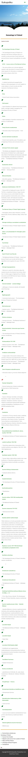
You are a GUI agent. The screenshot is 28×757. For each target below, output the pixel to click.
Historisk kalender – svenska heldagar (11, 283)
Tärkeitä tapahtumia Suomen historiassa (12, 722)
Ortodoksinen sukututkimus (8, 570)
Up (1, 747)
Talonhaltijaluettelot (7, 709)
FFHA (3, 94)
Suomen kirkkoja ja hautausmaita (10, 469)
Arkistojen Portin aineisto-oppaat (10, 148)
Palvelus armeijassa (7, 317)
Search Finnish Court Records (9, 254)
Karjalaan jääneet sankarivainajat (10, 517)
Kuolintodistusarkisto (7, 488)
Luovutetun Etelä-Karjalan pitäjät (10, 645)
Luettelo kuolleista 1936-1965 (9, 442)
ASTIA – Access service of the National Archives (14, 64)
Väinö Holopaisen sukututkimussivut (11, 369)
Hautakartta (5, 412)
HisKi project (5, 103)
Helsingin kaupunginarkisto (8, 267)
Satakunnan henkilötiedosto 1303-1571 (11, 187)
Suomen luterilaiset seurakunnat (10, 136)
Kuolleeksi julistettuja (7, 555)
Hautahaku (4, 393)
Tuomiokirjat (5, 242)
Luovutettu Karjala (6, 624)
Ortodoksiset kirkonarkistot (8, 580)
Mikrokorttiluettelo (6, 175)
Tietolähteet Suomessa (7, 659)
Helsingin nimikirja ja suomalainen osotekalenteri (14, 222)
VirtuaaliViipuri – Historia (8, 681)
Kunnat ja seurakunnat (7, 668)
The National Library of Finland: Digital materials (13, 209)
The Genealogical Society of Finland (10, 49)
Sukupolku (6, 2)
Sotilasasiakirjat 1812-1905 (8, 341)
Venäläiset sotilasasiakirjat (8, 352)
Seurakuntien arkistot (7, 164)
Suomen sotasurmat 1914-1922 (9, 508)
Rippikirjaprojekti (6, 295)
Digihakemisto (5, 79)
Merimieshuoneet (6, 306)
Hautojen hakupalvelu (7, 383)
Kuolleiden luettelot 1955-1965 (9, 455)
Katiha (3, 116)
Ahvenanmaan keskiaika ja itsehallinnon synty (13, 689)
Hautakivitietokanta (7, 479)
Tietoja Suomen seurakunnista (9, 127)
